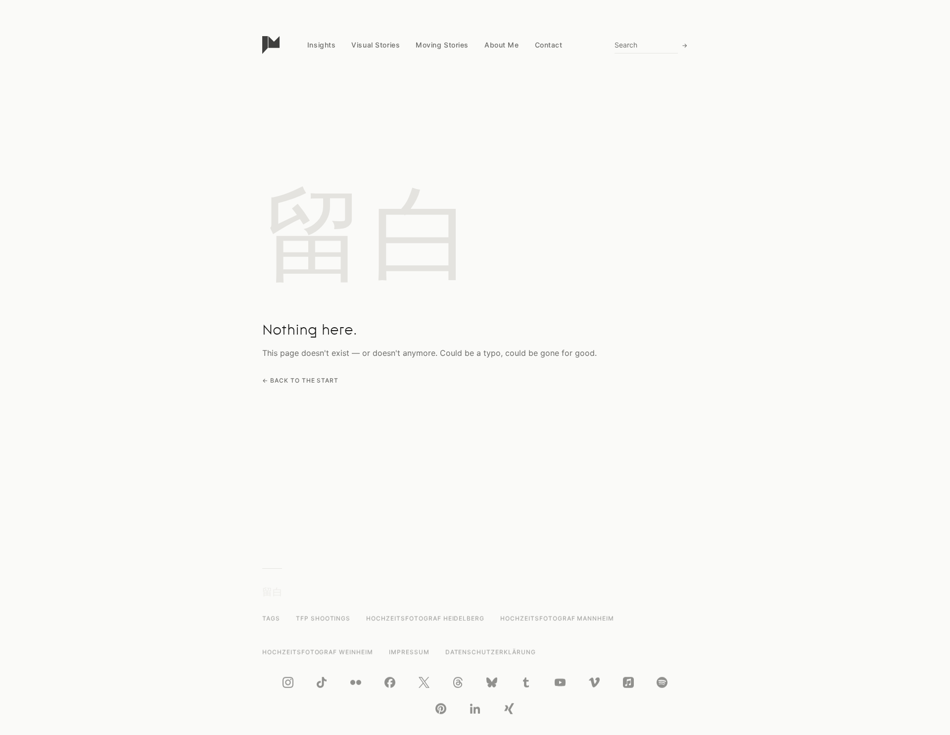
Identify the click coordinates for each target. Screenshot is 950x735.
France (318, 215)
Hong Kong (325, 197)
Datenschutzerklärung (490, 651)
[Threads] (458, 682)
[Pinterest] (441, 708)
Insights (321, 45)
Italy (314, 140)
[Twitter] (424, 682)
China (316, 102)
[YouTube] (560, 682)
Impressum (409, 651)
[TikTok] (321, 682)
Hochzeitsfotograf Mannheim (557, 618)
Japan (317, 120)
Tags (271, 618)
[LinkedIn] (475, 708)
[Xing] (509, 708)
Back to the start (304, 380)
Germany (321, 177)
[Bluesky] (492, 682)
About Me (501, 45)
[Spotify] (662, 682)
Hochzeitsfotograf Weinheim (317, 651)
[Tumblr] (526, 682)
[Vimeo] (594, 682)
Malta (316, 158)
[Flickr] (356, 682)
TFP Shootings (323, 618)
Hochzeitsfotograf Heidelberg (425, 618)
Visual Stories (375, 45)
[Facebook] (390, 682)
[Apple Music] (628, 682)
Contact (549, 45)
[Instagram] (288, 682)
